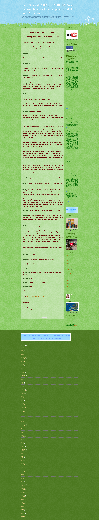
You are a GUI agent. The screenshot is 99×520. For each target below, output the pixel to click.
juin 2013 (22, 400)
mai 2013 (22, 399)
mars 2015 (22, 429)
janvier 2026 (23, 516)
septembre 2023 (23, 499)
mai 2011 (22, 365)
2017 (67, 278)
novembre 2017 (23, 463)
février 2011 (23, 361)
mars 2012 (22, 379)
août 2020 (22, 481)
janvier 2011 (23, 360)
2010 (67, 289)
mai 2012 (22, 382)
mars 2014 (22, 413)
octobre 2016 (23, 446)
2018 (67, 265)
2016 (67, 280)
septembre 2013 (23, 404)
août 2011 (22, 369)
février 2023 (23, 496)
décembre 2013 (23, 408)
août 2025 (22, 512)
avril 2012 (22, 380)
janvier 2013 (23, 393)
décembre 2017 (23, 464)
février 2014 (23, 411)
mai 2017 (22, 456)
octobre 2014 (23, 422)
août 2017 (22, 460)
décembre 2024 (23, 509)
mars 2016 (22, 438)
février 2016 (23, 436)
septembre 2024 (23, 506)
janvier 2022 (23, 488)
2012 (67, 286)
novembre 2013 (23, 407)
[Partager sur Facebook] (45, 317)
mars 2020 (22, 475)
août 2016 (22, 443)
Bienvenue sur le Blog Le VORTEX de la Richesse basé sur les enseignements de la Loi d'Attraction (47, 9)
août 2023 (22, 498)
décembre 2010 (23, 358)
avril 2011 (22, 364)
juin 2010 (22, 350)
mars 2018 (69, 275)
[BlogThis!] (43, 317)
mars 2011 (22, 362)
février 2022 (23, 489)
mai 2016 (22, 440)
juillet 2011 (22, 368)
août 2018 (69, 269)
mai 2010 (22, 348)
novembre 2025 (23, 514)
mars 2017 (22, 453)
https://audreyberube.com (28, 21)
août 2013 (22, 403)
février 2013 (23, 394)
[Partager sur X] (44, 317)
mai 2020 (22, 478)
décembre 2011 (23, 375)
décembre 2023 (23, 500)
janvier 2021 (23, 485)
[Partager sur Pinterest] (46, 317)
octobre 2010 (23, 355)
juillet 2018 (69, 273)
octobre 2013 (23, 406)
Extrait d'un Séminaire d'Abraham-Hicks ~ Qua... (72, 271)
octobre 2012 (23, 389)
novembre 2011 (23, 373)
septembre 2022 (23, 493)
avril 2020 (22, 477)
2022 (67, 260)
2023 (67, 258)
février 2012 (23, 378)
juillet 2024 (22, 505)
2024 (67, 257)
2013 (67, 285)
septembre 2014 (23, 421)
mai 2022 (22, 491)
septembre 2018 (70, 267)
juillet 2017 (22, 459)
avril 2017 (22, 454)
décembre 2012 (23, 392)
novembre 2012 (23, 390)
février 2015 (23, 428)
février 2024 (23, 503)
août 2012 (22, 386)
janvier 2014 (23, 410)
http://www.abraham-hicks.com (35, 296)
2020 (67, 263)
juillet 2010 (22, 351)
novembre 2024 (23, 507)
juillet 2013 (22, 401)
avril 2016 (22, 439)
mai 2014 (22, 415)
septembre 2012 (23, 387)
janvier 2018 (70, 276)
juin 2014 (22, 417)
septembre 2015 (23, 433)
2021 (67, 261)
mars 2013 (22, 396)
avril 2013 (22, 397)
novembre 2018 (70, 266)
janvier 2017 (23, 450)
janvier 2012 (23, 376)
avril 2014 (22, 414)
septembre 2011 (23, 371)
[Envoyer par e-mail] (42, 317)
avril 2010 (22, 347)
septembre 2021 (23, 486)
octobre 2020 (23, 482)
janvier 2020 (23, 474)
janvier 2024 (23, 502)
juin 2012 (22, 383)
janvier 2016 (23, 435)
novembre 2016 (23, 447)
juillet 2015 (22, 432)
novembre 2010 (23, 357)
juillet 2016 (22, 442)
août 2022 (22, 492)
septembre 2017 (23, 461)
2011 (67, 288)
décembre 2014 (23, 425)
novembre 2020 (23, 484)
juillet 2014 (22, 418)
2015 (67, 281)
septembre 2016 (23, 445)
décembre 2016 (23, 449)
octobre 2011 (23, 372)
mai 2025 (22, 510)
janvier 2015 (23, 426)
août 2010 (22, 353)
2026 (67, 254)
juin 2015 (22, 431)
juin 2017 (22, 457)
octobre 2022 (23, 495)
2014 (67, 283)
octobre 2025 (23, 513)
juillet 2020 (22, 479)
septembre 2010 (23, 354)
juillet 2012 (22, 385)
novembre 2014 (23, 424)
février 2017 (23, 452)
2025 (67, 255)
